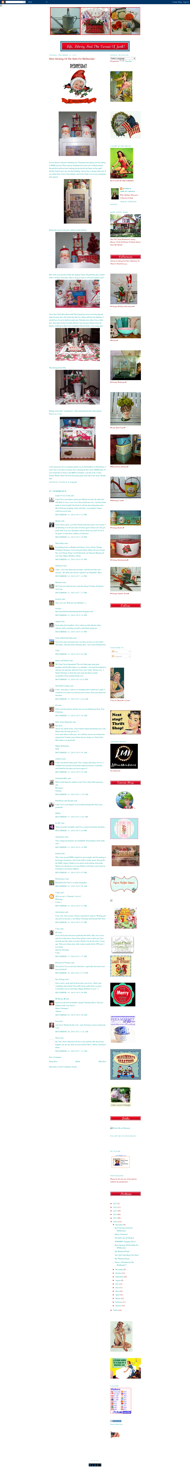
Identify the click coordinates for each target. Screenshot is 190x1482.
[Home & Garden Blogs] (115, 1421)
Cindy (57, 892)
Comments (118, 656)
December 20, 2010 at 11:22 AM (71, 1031)
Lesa (57, 1021)
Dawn (57, 1038)
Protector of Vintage (63, 962)
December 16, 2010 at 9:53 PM (71, 922)
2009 (115, 1310)
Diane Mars (59, 543)
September (119, 1276)
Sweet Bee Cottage (62, 685)
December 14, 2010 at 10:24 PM (71, 679)
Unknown (59, 565)
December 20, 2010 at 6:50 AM (71, 1015)
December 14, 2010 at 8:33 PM (71, 631)
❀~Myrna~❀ (60, 998)
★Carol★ (127, 188)
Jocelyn (58, 599)
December (119, 1224)
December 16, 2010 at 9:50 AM (71, 886)
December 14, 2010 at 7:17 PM (71, 592)
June (117, 1287)
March (118, 1298)
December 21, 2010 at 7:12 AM (71, 1051)
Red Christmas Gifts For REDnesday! (124, 1229)
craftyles (58, 758)
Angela (58, 621)
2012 (115, 1214)
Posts (116, 651)
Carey (57, 928)
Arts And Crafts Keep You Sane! (127, 1255)
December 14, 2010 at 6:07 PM (71, 559)
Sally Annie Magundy (63, 722)
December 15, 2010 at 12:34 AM (71, 699)
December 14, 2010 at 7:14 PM (71, 576)
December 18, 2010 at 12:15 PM (71, 973)
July (117, 1284)
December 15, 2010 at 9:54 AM (71, 772)
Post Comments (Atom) (68, 1066)
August (118, 1280)
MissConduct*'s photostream (124, 1163)
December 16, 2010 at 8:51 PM (71, 905)
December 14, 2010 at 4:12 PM (71, 514)
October (118, 1273)
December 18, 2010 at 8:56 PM (71, 992)
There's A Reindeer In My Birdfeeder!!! (124, 1263)
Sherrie (58, 521)
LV (56, 705)
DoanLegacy (60, 878)
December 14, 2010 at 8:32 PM (71, 615)
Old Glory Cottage (95, 11)
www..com (120, 1155)
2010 (115, 1221)
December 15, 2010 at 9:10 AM (71, 715)
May (117, 1291)
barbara (58, 853)
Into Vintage (60, 979)
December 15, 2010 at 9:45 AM (71, 752)
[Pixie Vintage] (125, 928)
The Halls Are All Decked (124, 1238)
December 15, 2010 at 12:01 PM (71, 816)
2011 (115, 1218)
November (119, 1269)
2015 (115, 1203)
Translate (128, 61)
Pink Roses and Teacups (64, 800)
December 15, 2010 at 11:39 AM (71, 794)
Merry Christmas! (121, 1234)
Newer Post (53, 1061)
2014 (115, 1207)
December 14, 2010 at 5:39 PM (71, 537)
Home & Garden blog (116, 1424)
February (119, 1302)
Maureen (58, 582)
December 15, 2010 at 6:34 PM (71, 847)
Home (78, 1061)
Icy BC (58, 823)
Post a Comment (55, 1057)
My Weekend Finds (122, 1251)
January (118, 1305)
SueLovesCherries (62, 660)
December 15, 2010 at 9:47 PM (71, 872)
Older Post (102, 1061)
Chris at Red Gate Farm (64, 638)
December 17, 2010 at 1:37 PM (71, 956)
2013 (115, 1210)
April (117, 1294)
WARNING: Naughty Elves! (125, 1241)
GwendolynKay (61, 778)
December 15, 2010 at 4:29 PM (71, 830)
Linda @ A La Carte (62, 495)
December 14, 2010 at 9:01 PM (71, 654)
